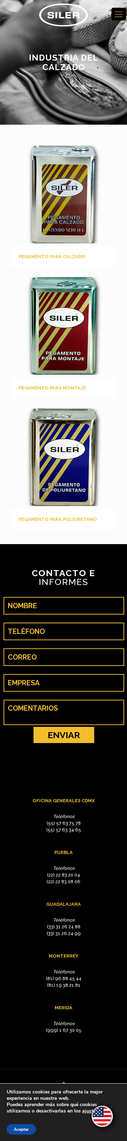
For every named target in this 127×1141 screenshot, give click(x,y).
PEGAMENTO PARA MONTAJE (52, 388)
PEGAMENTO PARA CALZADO (52, 256)
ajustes (90, 1111)
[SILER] (63, 15)
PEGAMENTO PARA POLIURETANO (58, 519)
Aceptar (21, 1129)
